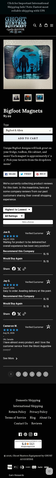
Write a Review (28, 222)
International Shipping (28, 406)
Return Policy (17, 412)
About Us (45, 418)
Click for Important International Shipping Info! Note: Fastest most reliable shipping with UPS (28, 7)
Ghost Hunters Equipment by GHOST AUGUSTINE (32, 457)
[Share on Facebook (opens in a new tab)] (14, 269)
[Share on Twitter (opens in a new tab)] (19, 269)
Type (6, 125)
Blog (33, 418)
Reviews (36, 424)
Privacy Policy (38, 412)
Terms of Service (15, 418)
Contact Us (21, 424)
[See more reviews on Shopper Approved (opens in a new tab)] (24, 269)
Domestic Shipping (28, 400)
